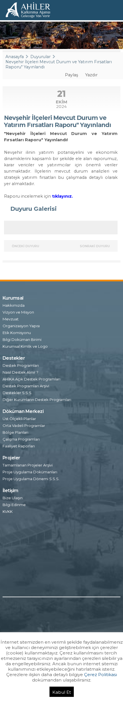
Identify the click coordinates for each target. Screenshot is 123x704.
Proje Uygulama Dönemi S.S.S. (31, 478)
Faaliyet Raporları (19, 446)
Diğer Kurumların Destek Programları (37, 399)
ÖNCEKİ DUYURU (25, 246)
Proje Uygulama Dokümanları (30, 472)
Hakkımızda (14, 305)
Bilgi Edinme (14, 504)
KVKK (8, 511)
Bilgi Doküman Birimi (22, 339)
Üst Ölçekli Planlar (19, 418)
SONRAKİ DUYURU (95, 246)
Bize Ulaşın (13, 498)
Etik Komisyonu (17, 332)
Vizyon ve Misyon (18, 312)
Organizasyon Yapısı (21, 326)
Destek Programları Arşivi (26, 386)
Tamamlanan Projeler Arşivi (28, 465)
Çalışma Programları (21, 439)
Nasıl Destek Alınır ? (20, 372)
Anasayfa (14, 56)
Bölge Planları (15, 432)
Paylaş (71, 74)
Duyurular (40, 56)
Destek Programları (21, 365)
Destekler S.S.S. (17, 392)
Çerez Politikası (100, 674)
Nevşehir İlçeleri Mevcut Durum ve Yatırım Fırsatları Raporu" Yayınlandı (58, 64)
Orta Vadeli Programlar (24, 425)
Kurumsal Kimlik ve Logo (25, 346)
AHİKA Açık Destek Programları (31, 379)
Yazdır (91, 74)
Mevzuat (11, 319)
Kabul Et (61, 692)
